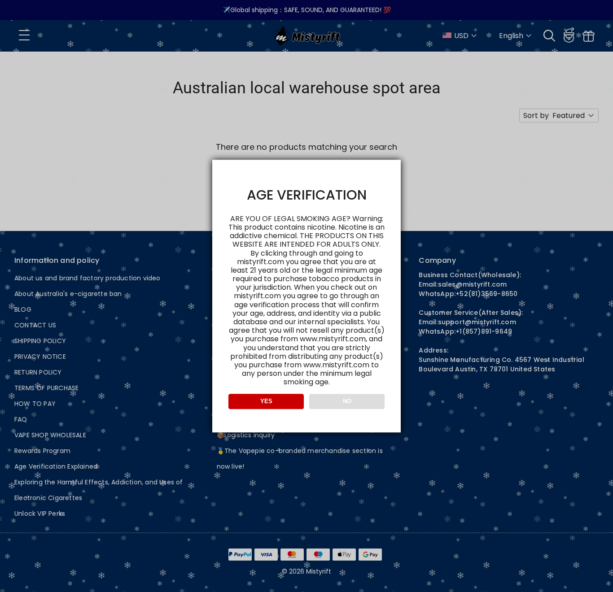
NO (347, 401)
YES (266, 401)
